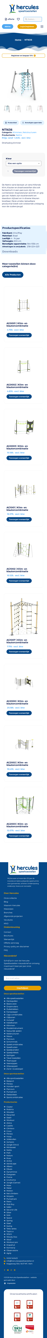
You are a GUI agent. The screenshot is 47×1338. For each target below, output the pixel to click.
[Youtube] (8, 1270)
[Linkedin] (14, 1270)
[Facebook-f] (4, 1270)
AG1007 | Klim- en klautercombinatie (17, 641)
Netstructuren (30, 132)
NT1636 (7, 129)
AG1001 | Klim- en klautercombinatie (17, 508)
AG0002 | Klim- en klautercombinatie (17, 386)
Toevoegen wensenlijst (25, 171)
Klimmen (17, 132)
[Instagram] (11, 1270)
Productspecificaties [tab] (16, 228)
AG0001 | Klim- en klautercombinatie (17, 324)
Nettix (19, 135)
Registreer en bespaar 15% (22, 56)
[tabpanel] (23, 240)
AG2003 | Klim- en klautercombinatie (17, 825)
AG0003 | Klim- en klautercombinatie (17, 447)
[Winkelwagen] (15, 17)
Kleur (9, 158)
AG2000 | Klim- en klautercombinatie (17, 702)
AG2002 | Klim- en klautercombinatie (17, 763)
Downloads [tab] (10, 251)
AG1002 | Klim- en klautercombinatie (17, 570)
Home (18, 40)
